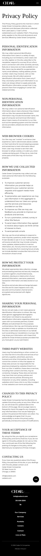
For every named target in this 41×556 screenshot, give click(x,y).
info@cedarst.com (9, 476)
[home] (11, 3)
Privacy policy (20, 549)
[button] (37, 3)
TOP (35, 479)
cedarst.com (7, 478)
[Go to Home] (21, 492)
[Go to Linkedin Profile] (20, 504)
